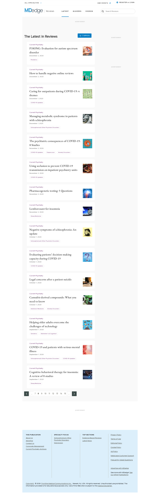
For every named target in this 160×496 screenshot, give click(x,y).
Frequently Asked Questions (122, 460)
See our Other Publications (121, 473)
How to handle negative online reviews (51, 73)
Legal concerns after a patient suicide (50, 279)
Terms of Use (116, 439)
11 (49, 393)
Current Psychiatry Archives (36, 449)
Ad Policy (114, 451)
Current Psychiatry (36, 45)
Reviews (50, 11)
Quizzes (77, 11)
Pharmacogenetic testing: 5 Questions (50, 191)
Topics (86, 35)
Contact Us (30, 443)
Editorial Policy (116, 443)
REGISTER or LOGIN (126, 2)
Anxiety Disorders (64, 152)
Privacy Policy (116, 435)
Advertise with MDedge (120, 468)
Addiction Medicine (37, 309)
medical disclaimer (105, 486)
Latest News (87, 441)
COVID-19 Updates (37, 102)
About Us (29, 438)
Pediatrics (34, 60)
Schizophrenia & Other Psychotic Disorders (45, 127)
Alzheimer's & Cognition (49, 333)
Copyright (30, 483)
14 (61, 393)
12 (53, 393)
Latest (65, 11)
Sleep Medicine (36, 216)
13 (57, 393)
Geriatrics (34, 333)
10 (45, 393)
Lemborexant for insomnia (44, 208)
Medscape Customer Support (122, 456)
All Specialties (32, 3)
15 (65, 393)
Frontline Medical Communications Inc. (56, 483)
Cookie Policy (116, 447)
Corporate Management (35, 446)
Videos (89, 11)
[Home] (34, 11)
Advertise (29, 441)
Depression (51, 152)
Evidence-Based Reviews (92, 438)
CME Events (103, 3)
